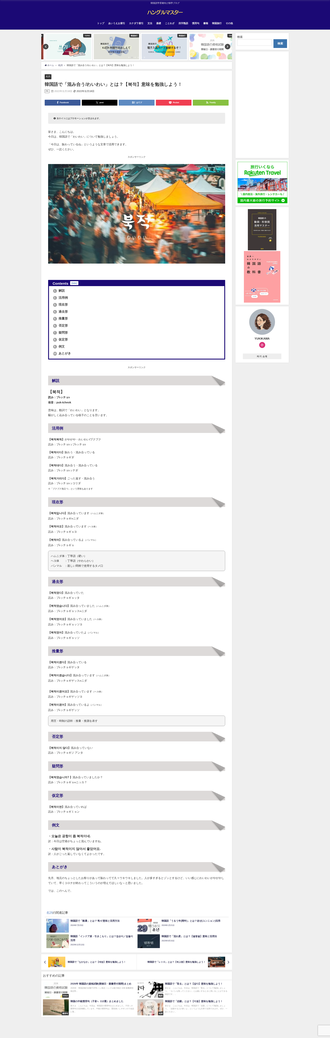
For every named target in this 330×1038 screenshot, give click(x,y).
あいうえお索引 (116, 23)
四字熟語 (183, 23)
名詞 (48, 76)
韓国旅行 (217, 23)
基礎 (158, 23)
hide (74, 283)
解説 (59, 290)
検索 (240, 36)
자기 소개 (262, 356)
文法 (149, 23)
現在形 (61, 304)
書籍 (205, 23)
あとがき (62, 353)
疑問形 (61, 332)
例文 (59, 346)
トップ (100, 23)
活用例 (61, 297)
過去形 (61, 311)
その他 (229, 23)
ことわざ (170, 23)
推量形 (61, 318)
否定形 (61, 325)
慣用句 (195, 23)
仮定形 (61, 339)
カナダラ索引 (136, 23)
